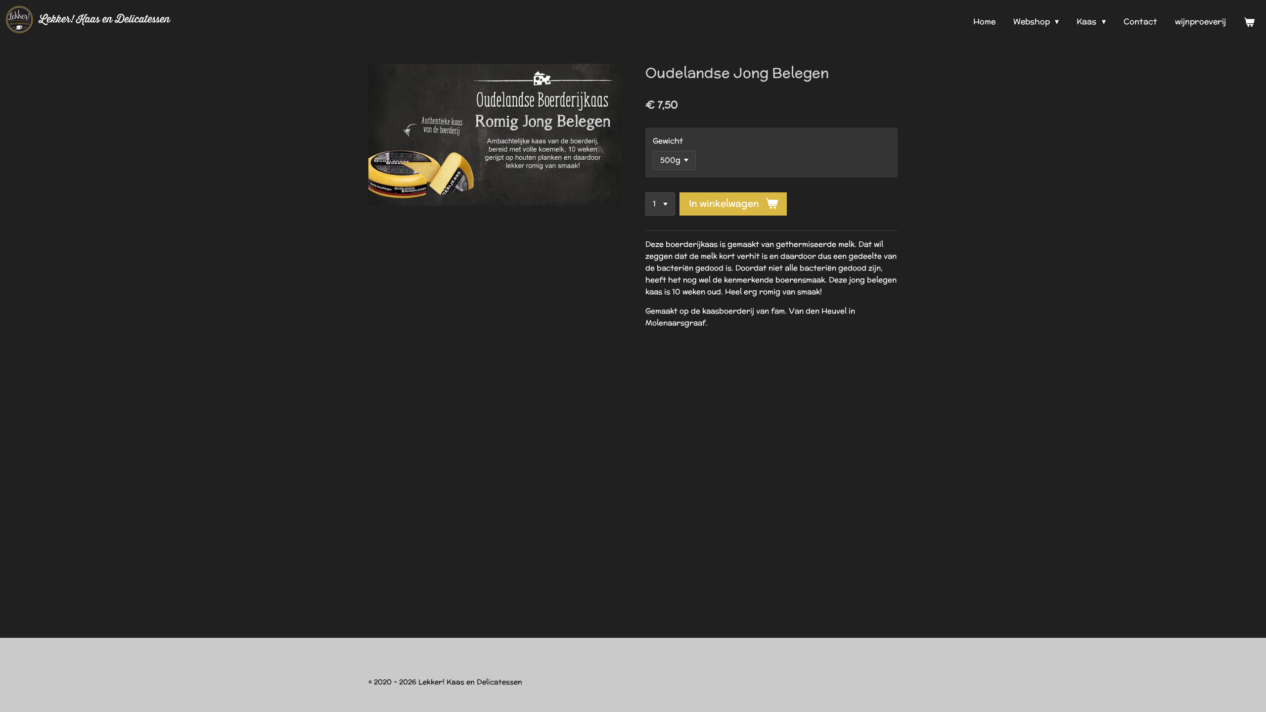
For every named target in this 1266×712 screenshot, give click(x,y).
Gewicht (668, 140)
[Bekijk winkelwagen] (1249, 22)
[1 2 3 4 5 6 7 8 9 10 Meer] (660, 204)
